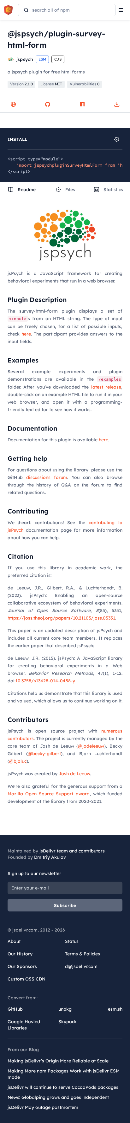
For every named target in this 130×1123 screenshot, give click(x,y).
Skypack (67, 1021)
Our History (20, 954)
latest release (106, 387)
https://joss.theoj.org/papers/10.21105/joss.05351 (61, 618)
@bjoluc (18, 761)
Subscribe (65, 905)
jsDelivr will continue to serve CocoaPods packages (63, 1087)
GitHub (15, 1009)
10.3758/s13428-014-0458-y (45, 681)
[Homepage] (13, 104)
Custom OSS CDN (26, 979)
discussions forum (46, 477)
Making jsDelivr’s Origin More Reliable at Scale (58, 1061)
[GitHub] (47, 104)
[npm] (82, 104)
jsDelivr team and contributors (72, 851)
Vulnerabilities (84, 84)
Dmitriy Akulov (50, 857)
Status (72, 941)
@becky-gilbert (44, 753)
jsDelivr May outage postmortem (43, 1107)
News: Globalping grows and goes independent (58, 1097)
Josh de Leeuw (74, 773)
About (14, 941)
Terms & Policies (82, 954)
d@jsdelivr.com (81, 966)
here (26, 334)
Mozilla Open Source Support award (49, 794)
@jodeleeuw (91, 746)
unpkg (65, 1009)
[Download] (116, 104)
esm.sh (115, 1009)
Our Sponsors (22, 966)
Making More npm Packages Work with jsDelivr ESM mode (64, 1074)
